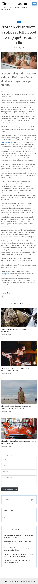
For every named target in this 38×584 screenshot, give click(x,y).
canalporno (5, 274)
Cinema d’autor (8, 581)
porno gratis (5, 142)
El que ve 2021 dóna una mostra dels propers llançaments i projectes (17, 369)
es (19, 22)
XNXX (25, 221)
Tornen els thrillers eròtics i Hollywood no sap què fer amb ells (18, 536)
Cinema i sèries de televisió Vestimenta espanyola (15, 330)
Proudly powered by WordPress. (24, 581)
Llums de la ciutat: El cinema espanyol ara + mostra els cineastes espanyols (16, 407)
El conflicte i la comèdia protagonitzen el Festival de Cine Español (18, 442)
